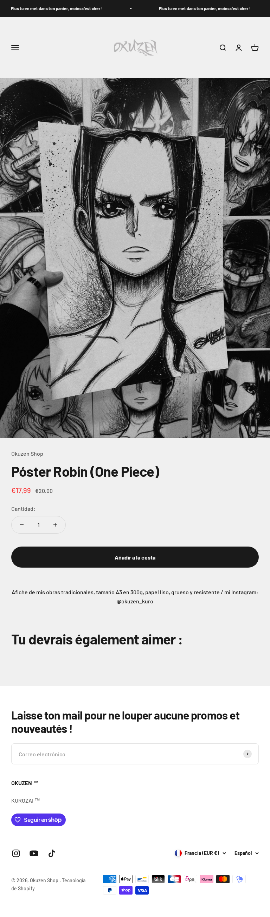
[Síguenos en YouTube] (34, 853)
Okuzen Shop (27, 453)
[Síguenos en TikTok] (52, 853)
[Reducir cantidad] (22, 524)
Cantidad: (23, 508)
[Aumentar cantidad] (55, 524)
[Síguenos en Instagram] (16, 853)
